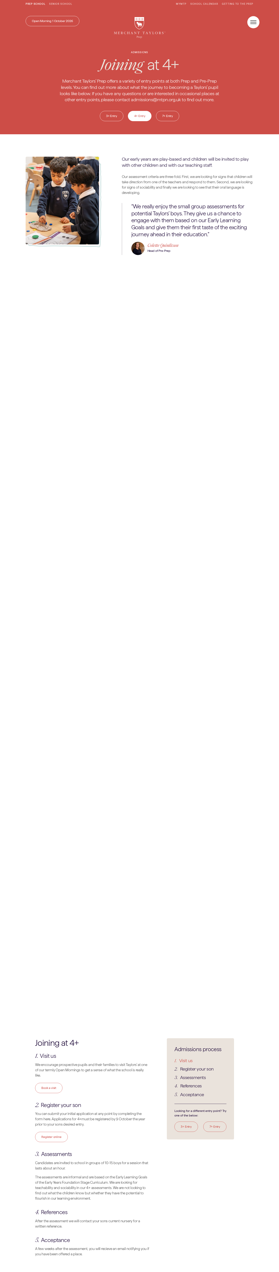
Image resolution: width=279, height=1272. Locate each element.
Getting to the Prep (237, 3)
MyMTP (181, 3)
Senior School (60, 3)
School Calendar (204, 3)
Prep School (35, 3)
